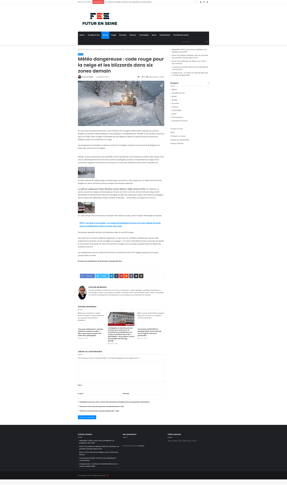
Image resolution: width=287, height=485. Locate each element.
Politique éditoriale (176, 143)
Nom (80, 385)
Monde (105, 35)
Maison (82, 35)
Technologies (144, 35)
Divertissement (165, 35)
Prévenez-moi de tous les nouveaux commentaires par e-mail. (102, 406)
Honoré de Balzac (87, 77)
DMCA (172, 132)
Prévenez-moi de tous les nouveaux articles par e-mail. (99, 411)
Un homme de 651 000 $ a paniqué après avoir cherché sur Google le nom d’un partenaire (149, 332)
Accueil (82, 49)
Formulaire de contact (181, 35)
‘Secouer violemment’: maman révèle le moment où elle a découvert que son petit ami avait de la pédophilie (90, 332)
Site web (126, 393)
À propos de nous (176, 129)
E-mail (81, 393)
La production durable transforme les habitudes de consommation (128, 2)
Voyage (113, 35)
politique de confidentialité (179, 140)
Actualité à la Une (94, 35)
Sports (154, 35)
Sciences (132, 35)
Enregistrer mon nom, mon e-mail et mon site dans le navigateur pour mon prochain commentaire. (115, 402)
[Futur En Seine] (98, 18)
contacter (141, 446)
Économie (122, 35)
